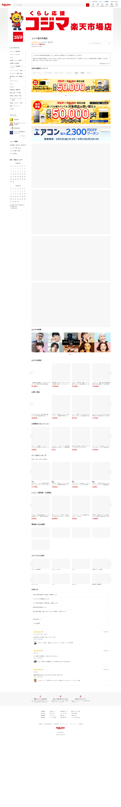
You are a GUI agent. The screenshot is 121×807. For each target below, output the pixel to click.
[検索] (87, 5)
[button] (115, 2)
